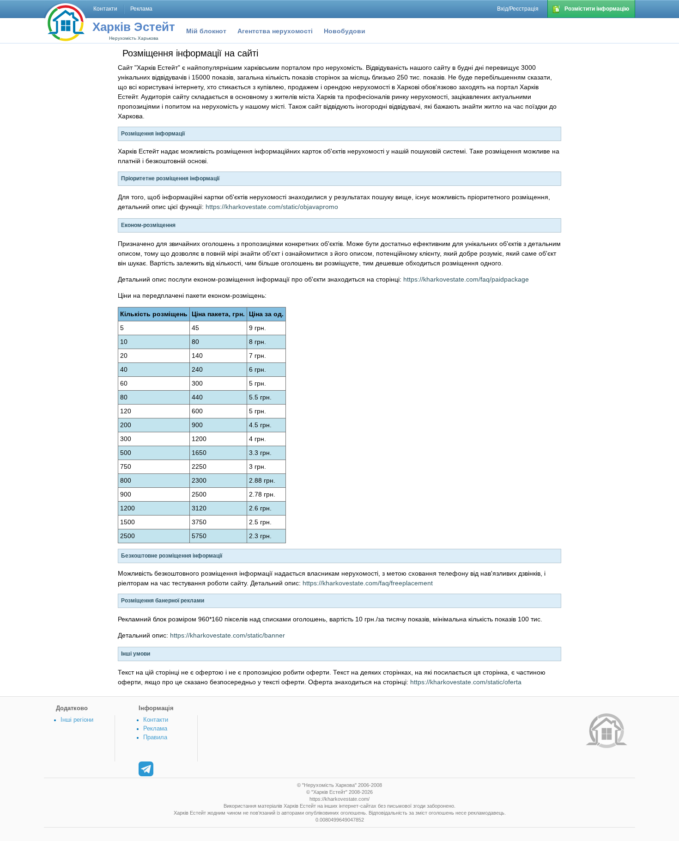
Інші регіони (77, 719)
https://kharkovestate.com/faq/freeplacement (368, 583)
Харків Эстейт (133, 27)
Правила (155, 737)
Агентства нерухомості (275, 31)
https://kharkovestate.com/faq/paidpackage (466, 279)
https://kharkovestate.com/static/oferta (465, 682)
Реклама (155, 728)
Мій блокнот (206, 31)
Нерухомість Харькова (133, 38)
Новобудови (344, 31)
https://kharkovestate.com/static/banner (227, 635)
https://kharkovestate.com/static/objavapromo (272, 206)
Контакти (155, 719)
